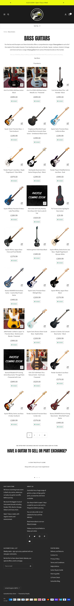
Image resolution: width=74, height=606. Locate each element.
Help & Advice (55, 566)
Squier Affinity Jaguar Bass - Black (60, 292)
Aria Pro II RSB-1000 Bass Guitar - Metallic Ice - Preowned (37, 91)
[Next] (44, 435)
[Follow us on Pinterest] (44, 536)
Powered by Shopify (24, 593)
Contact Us (54, 555)
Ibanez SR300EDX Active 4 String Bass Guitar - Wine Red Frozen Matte (60, 416)
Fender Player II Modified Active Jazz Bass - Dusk (60, 171)
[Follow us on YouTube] (29, 541)
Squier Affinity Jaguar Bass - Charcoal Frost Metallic (14, 251)
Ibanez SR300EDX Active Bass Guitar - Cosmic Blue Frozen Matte (14, 293)
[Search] (8, 14)
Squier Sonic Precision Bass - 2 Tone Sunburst (14, 130)
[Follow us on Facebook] (29, 536)
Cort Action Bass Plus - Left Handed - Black (60, 91)
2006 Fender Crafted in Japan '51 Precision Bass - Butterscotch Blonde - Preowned (14, 334)
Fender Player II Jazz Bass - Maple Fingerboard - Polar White (14, 171)
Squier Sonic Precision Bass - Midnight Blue (37, 292)
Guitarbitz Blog (55, 581)
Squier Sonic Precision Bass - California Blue (60, 130)
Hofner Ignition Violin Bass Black (37, 250)
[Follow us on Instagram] (39, 536)
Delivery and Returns (57, 551)
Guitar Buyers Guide (57, 570)
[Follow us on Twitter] (34, 536)
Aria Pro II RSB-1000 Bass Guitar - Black (14, 91)
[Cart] (69, 14)
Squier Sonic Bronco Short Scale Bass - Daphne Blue (37, 333)
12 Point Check (55, 577)
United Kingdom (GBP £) (11, 588)
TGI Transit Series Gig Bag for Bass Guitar (60, 210)
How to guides (55, 574)
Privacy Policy (55, 559)
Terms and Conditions (57, 562)
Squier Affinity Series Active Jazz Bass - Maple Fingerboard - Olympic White (60, 252)
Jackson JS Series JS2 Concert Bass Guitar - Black (60, 333)
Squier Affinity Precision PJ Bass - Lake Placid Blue (14, 210)
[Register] (30, 566)
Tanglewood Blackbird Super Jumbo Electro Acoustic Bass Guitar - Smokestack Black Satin (37, 131)
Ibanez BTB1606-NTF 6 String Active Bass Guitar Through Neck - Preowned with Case (14, 375)
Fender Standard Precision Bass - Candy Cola (37, 415)
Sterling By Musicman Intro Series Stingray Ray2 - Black (37, 171)
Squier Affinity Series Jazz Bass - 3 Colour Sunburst (14, 415)
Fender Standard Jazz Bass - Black (60, 374)
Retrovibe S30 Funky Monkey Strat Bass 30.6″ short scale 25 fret (37, 211)
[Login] (65, 14)
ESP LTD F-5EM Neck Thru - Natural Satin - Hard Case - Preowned (37, 375)
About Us (30, 524)
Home (5, 32)
